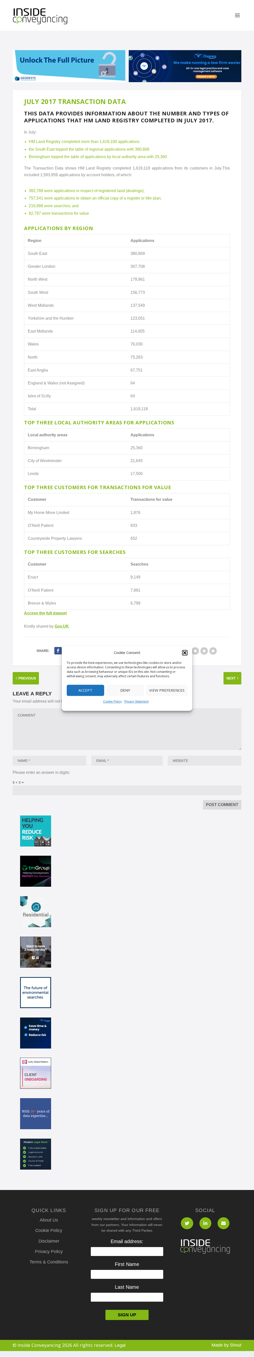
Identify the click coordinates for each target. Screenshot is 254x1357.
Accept (85, 690)
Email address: (127, 1241)
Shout (235, 1345)
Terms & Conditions (49, 1261)
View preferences (167, 690)
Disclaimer (48, 1241)
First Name (127, 1264)
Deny (125, 690)
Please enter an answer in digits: (41, 772)
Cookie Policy (112, 701)
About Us (49, 1220)
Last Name (127, 1287)
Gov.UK (62, 626)
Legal (120, 1345)
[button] (184, 652)
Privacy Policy (49, 1251)
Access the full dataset (45, 613)
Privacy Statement (136, 701)
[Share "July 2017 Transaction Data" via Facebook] (58, 651)
